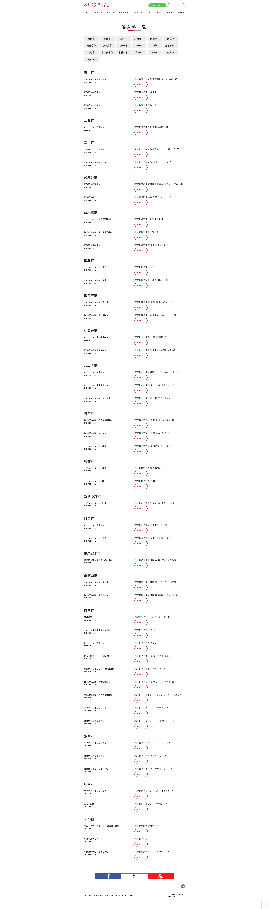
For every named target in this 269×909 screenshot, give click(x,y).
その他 (91, 59)
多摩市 (154, 52)
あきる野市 (171, 45)
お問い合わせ (157, 5)
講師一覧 (98, 12)
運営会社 (171, 897)
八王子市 (123, 45)
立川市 (123, 38)
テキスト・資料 (154, 12)
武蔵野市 (139, 38)
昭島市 (170, 52)
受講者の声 (124, 12)
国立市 (170, 38)
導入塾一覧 (138, 12)
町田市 (91, 38)
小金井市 (107, 45)
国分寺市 (91, 45)
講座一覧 (111, 12)
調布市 (139, 45)
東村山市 (123, 52)
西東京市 (154, 38)
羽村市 (154, 45)
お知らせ (181, 12)
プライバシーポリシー (176, 894)
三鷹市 (107, 38)
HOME (87, 12)
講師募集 (169, 12)
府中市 (139, 52)
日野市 (91, 52)
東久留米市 (107, 52)
